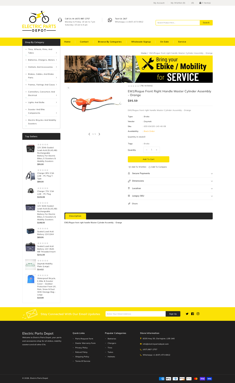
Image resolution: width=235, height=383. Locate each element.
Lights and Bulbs (36, 102)
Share (135, 203)
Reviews (95, 216)
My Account (159, 3)
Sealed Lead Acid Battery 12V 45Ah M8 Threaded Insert (46, 249)
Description (75, 216)
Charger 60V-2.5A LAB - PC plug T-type (45, 176)
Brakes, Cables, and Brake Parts (41, 76)
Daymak (147, 121)
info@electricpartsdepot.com (156, 344)
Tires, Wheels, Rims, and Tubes (40, 51)
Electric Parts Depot (39, 378)
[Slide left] (89, 134)
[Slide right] (99, 134)
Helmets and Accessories (40, 67)
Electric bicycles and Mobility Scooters (42, 122)
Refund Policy (81, 352)
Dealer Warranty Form (85, 343)
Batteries (112, 339)
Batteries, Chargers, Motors (41, 60)
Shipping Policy (82, 357)
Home (144, 53)
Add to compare (159, 167)
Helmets (111, 357)
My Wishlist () (178, 3)
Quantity (132, 150)
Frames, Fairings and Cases (41, 84)
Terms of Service (82, 361)
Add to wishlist (139, 167)
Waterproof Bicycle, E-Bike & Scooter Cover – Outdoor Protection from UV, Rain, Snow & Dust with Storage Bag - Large (46, 286)
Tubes (110, 352)
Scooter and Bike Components (36, 111)
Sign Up (173, 314)
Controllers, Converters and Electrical (41, 93)
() (192, 3)
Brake (147, 116)
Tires (110, 348)
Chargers (112, 343)
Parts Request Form (84, 339)
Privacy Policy (81, 348)
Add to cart (148, 159)
